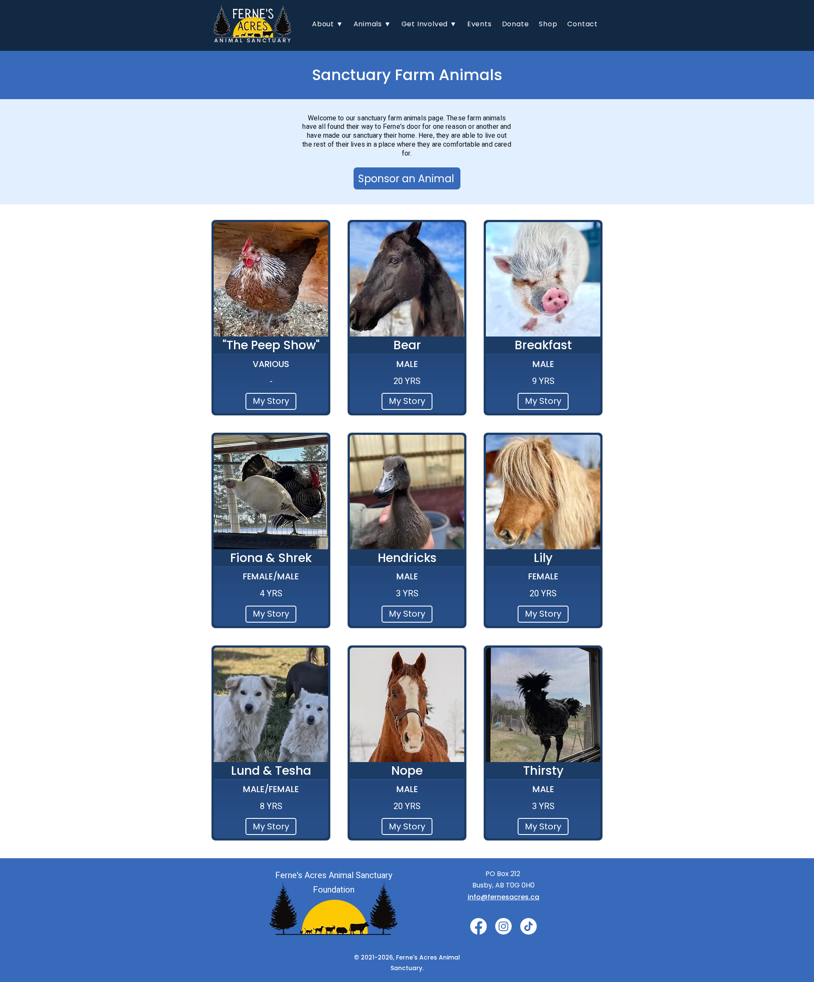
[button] (327, 23)
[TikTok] (528, 926)
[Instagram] (503, 926)
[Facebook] (478, 926)
